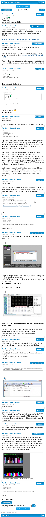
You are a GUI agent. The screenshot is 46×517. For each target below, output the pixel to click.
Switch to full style (23, 6)
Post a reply (6, 10)
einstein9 (39, 69)
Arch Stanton (38, 44)
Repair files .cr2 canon (12, 2)
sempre (40, 14)
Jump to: (4, 506)
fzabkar (40, 128)
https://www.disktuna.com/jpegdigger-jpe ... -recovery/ (20, 39)
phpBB (8, 512)
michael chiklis (37, 26)
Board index (5, 515)
